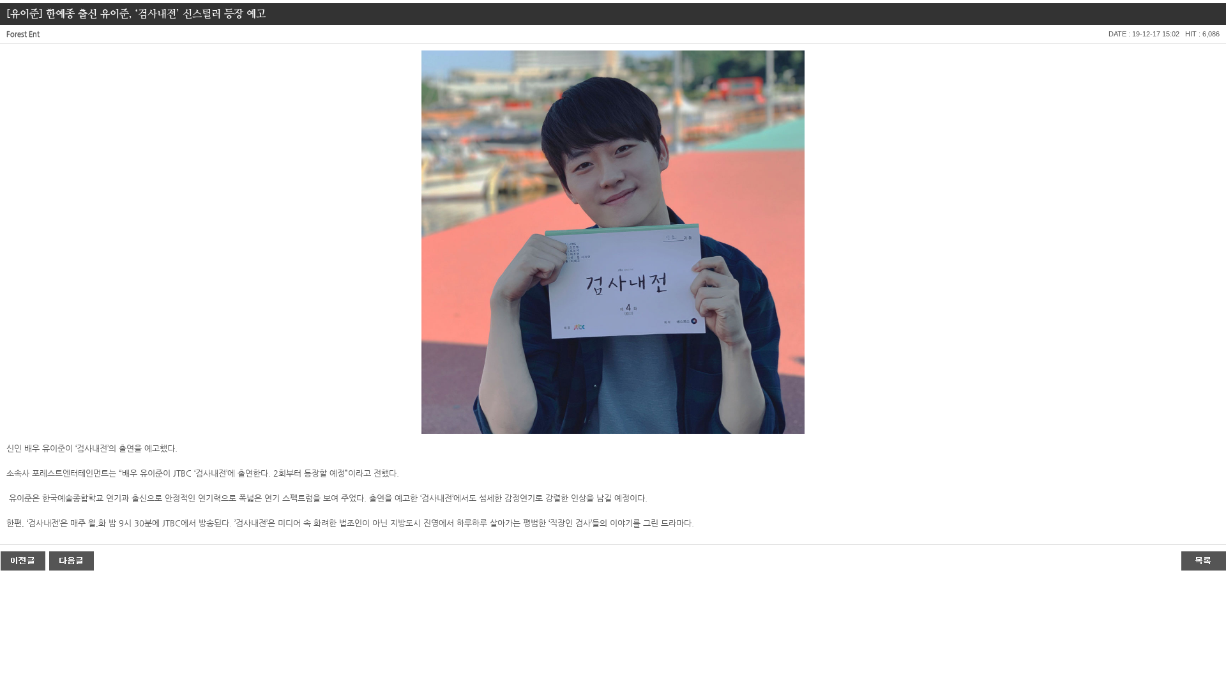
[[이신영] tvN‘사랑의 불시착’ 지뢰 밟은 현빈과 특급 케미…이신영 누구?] (71, 560)
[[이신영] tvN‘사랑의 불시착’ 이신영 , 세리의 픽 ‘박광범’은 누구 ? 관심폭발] (23, 560)
